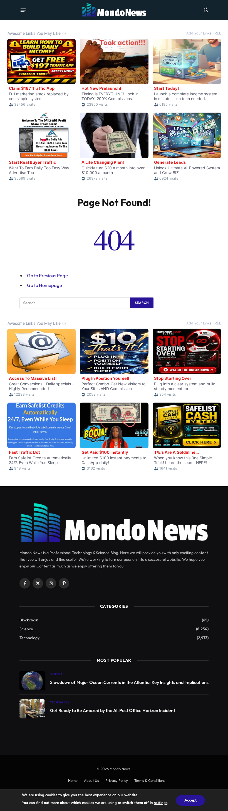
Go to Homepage (44, 285)
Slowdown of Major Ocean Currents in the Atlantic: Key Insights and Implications (129, 682)
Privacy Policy (116, 780)
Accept (190, 800)
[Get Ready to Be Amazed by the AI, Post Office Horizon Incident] (32, 708)
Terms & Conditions (149, 780)
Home (73, 780)
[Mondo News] (114, 10)
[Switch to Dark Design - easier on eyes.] (205, 10)
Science (26, 628)
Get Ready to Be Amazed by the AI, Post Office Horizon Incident (112, 710)
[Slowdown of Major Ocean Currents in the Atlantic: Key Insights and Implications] (32, 680)
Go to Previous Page (47, 275)
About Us (91, 780)
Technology (29, 637)
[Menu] (23, 10)
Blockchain (28, 619)
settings (160, 802)
